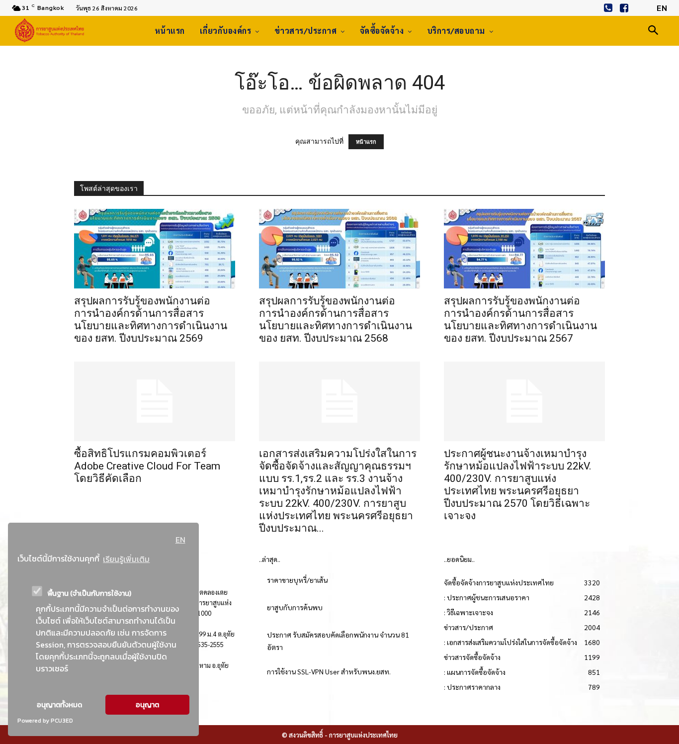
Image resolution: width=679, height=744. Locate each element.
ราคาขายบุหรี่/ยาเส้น (297, 579)
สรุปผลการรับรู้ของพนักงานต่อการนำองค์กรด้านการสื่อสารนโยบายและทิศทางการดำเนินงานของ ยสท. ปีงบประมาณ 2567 (520, 319)
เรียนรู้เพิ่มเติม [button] (126, 559)
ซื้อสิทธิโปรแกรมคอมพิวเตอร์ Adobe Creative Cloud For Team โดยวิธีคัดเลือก (147, 466)
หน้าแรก (366, 141)
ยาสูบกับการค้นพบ (295, 607)
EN (180, 540)
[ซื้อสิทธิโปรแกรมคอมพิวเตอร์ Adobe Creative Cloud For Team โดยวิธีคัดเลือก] (154, 401)
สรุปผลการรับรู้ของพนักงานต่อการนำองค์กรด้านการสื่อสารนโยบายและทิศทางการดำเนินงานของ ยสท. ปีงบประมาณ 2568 (335, 319)
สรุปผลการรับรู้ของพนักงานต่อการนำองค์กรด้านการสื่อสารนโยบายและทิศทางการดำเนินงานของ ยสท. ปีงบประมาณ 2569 (150, 319)
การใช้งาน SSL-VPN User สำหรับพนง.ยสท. (329, 671)
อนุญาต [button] (147, 704)
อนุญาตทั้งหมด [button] (59, 704)
